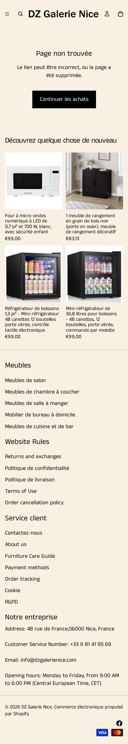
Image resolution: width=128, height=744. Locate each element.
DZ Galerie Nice (36, 707)
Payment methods (27, 567)
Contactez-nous (23, 533)
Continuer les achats (64, 99)
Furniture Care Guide (30, 556)
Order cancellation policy (34, 503)
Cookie (12, 591)
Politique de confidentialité (37, 468)
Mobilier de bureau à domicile (40, 415)
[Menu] (7, 14)
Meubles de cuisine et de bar (39, 426)
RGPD (11, 602)
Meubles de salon (25, 380)
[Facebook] (119, 723)
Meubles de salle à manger (36, 403)
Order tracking (22, 579)
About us (15, 544)
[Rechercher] (20, 14)
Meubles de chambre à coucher (42, 392)
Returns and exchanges (33, 457)
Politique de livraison (30, 480)
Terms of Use (21, 491)
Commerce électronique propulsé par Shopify (64, 710)
